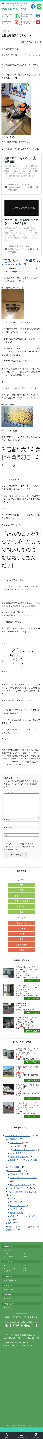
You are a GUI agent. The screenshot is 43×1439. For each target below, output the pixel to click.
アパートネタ (16, 1142)
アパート (21, 928)
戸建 (22, 890)
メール (8, 827)
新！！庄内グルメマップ (20, 1184)
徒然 (9, 1223)
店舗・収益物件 (21, 901)
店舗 (25, 1268)
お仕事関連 (12, 1139)
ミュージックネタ (17, 1205)
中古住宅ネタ (16, 1153)
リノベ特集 (17, 1146)
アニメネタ (15, 1198)
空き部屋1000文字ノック (24, 1149)
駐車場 (21, 950)
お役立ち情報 (13, 1167)
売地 (22, 884)
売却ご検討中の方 (10, 1280)
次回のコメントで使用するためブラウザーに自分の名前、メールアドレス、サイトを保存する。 (21, 846)
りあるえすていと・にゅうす (31, 42)
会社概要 (7, 1298)
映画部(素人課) (16, 1212)
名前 (7, 820)
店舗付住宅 (21, 906)
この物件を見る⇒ (32, 980)
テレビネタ (15, 1202)
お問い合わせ (9, 1307)
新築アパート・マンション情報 (23, 1160)
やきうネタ (15, 1209)
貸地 (22, 939)
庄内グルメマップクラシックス (23, 1177)
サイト (6, 835)
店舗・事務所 (21, 944)
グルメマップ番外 (17, 1174)
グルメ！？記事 (14, 1170)
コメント (9, 792)
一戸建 (21, 933)
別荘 (22, 911)
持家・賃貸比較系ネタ (19, 1156)
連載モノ (11, 1230)
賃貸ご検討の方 (9, 1289)
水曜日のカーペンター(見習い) (20, 1226)
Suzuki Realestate (19, 1425)
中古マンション (21, 895)
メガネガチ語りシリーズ (18, 1188)
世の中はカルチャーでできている (21, 1191)
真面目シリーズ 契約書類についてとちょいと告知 (21, 262)
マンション (21, 923)
